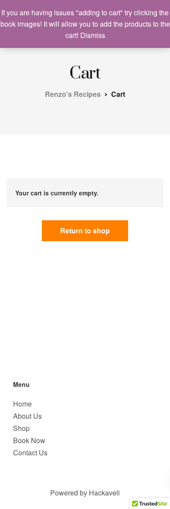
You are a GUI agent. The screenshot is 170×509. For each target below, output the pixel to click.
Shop (21, 428)
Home (22, 404)
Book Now (29, 440)
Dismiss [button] (92, 35)
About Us (27, 416)
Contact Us (30, 453)
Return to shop (85, 230)
